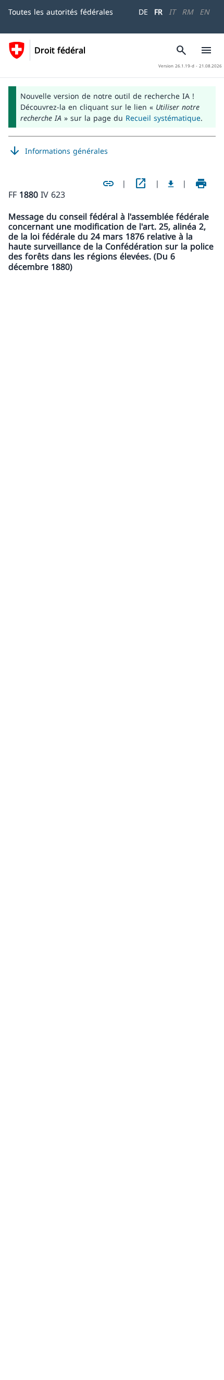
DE (143, 12)
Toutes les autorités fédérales (60, 12)
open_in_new (140, 183)
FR (158, 12)
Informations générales (58, 151)
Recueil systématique (163, 118)
